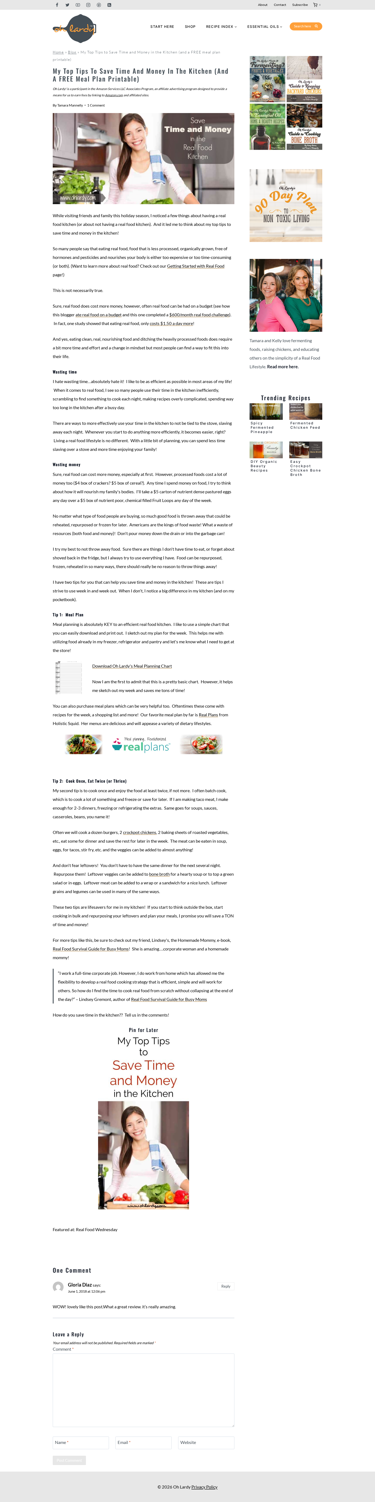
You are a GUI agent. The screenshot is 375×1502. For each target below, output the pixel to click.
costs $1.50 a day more (171, 323)
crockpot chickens (139, 832)
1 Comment (96, 105)
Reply (225, 1286)
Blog (72, 52)
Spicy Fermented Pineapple (262, 427)
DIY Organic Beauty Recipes (264, 465)
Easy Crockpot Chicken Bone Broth (305, 468)
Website (188, 1442)
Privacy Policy (204, 1486)
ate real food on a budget (99, 314)
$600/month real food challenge (199, 314)
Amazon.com (114, 95)
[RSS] (109, 5)
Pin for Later (143, 1030)
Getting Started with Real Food (195, 265)
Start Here (162, 26)
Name (62, 1442)
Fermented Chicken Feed (305, 425)
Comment (63, 1349)
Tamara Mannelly (70, 105)
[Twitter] (67, 5)
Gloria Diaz (80, 1285)
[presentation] (266, 411)
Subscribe (300, 5)
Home (58, 52)
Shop (190, 26)
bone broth (159, 874)
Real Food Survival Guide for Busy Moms (91, 948)
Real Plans (208, 714)
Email (124, 1442)
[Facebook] (57, 5)
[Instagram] (88, 5)
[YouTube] (78, 5)
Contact (280, 5)
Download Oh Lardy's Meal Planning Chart (132, 665)
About (263, 5)
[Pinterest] (99, 5)
